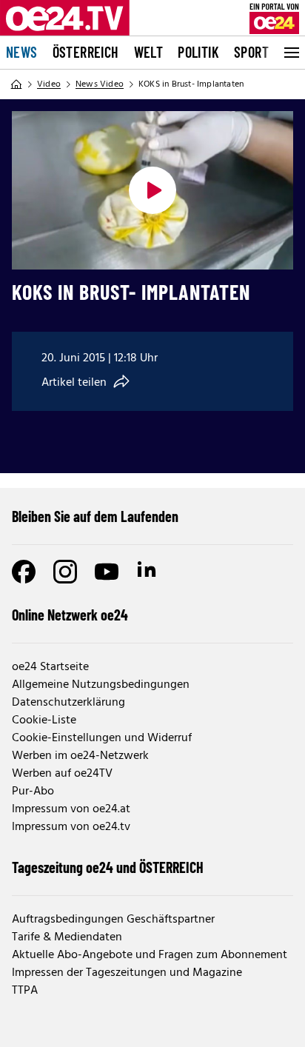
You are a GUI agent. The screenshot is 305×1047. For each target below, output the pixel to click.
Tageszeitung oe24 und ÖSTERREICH (108, 867)
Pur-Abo (33, 791)
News (22, 52)
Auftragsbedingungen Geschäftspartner (113, 919)
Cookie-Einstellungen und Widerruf (102, 738)
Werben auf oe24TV (62, 773)
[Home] (16, 84)
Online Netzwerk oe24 (70, 614)
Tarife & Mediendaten (67, 937)
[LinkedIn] (148, 571)
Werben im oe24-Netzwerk (80, 756)
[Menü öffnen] (290, 52)
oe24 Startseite (50, 667)
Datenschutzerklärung (68, 702)
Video (49, 84)
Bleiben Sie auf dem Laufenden (95, 516)
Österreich (86, 52)
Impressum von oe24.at (71, 809)
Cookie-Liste (44, 720)
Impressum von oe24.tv (71, 827)
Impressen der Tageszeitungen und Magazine (127, 973)
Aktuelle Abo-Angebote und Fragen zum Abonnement (149, 955)
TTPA (25, 990)
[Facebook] (24, 571)
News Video (100, 84)
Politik (198, 52)
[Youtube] (106, 571)
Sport (251, 52)
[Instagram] (65, 571)
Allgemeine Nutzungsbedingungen (101, 685)
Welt (149, 52)
